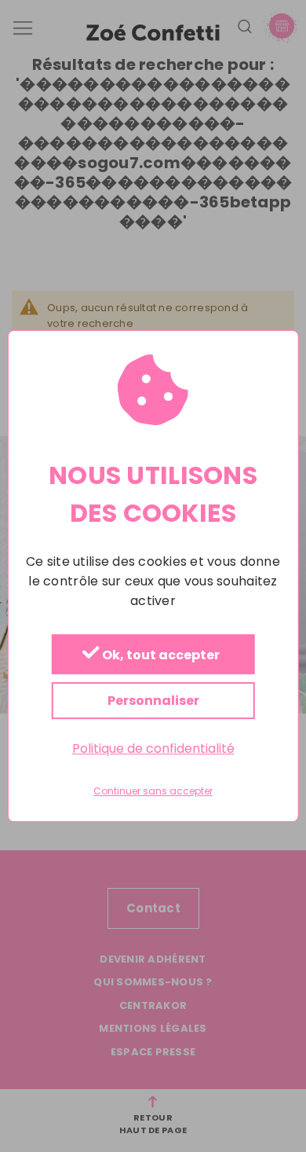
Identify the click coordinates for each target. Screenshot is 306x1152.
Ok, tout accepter (160, 655)
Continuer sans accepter (153, 792)
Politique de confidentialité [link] (153, 748)
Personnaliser (153, 701)
